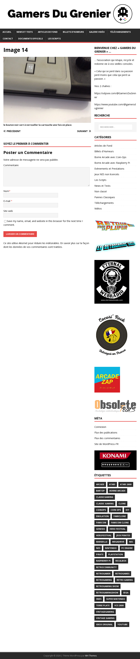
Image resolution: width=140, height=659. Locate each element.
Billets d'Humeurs (104, 151)
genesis (100, 528)
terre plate (103, 605)
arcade (100, 484)
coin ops (116, 509)
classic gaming (105, 503)
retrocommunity (106, 567)
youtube (122, 624)
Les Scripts (54, 38)
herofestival (103, 535)
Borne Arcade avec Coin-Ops (110, 157)
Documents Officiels (30, 38)
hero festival (117, 528)
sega (125, 592)
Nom (6, 191)
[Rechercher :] (115, 127)
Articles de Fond (48, 31)
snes (98, 599)
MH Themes (91, 655)
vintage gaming (105, 618)
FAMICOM (101, 522)
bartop (100, 490)
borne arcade (117, 490)
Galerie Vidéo (97, 31)
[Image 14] (47, 120)
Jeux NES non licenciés (106, 174)
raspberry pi (103, 560)
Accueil (7, 31)
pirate (99, 554)
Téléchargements (120, 31)
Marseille (101, 541)
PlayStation (115, 554)
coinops (101, 509)
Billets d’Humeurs (73, 31)
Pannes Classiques (104, 197)
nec (131, 541)
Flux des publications (105, 432)
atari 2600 (125, 484)
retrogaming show (107, 586)
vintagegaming (105, 611)
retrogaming (104, 580)
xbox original (104, 624)
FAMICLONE (120, 516)
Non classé (100, 191)
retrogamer (103, 573)
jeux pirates (123, 535)
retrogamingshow (107, 592)
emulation (102, 516)
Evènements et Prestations (109, 168)
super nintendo (115, 599)
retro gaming (125, 580)
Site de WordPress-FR (106, 444)
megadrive (118, 541)
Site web (8, 211)
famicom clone (120, 522)
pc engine (127, 548)
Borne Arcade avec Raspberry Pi (112, 162)
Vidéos (98, 208)
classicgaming (104, 497)
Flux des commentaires (107, 438)
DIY (127, 509)
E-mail (7, 201)
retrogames (122, 573)
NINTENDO (111, 548)
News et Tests (25, 31)
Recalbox (120, 560)
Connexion (100, 426)
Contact (8, 38)
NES (98, 548)
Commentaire (11, 165)
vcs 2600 (119, 605)
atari (112, 484)
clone (122, 503)
